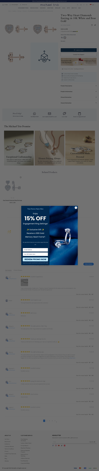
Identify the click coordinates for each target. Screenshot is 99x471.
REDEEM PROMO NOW (35, 259)
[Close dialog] (76, 207)
